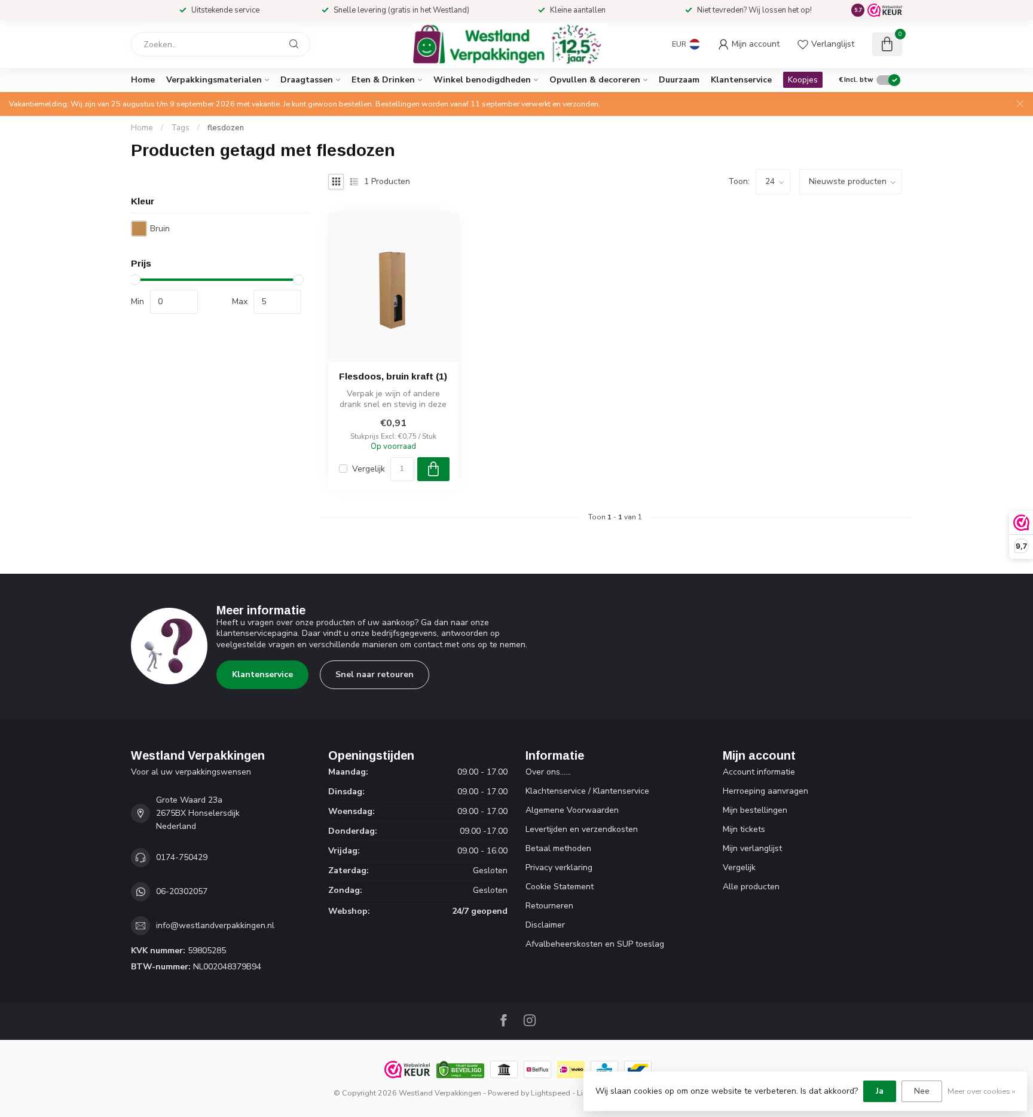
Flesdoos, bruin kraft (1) (393, 376)
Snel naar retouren (374, 674)
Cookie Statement (559, 886)
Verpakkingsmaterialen (214, 79)
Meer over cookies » (981, 1091)
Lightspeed (550, 1093)
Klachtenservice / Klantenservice (587, 791)
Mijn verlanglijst (752, 848)
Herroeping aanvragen (765, 791)
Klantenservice (741, 79)
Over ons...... (548, 772)
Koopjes (803, 79)
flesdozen (225, 128)
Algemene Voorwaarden (572, 810)
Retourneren (549, 905)
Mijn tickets (744, 829)
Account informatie (759, 772)
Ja (880, 1091)
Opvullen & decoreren (594, 79)
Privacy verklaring (558, 867)
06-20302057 (181, 891)
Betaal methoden (558, 848)
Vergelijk (368, 468)
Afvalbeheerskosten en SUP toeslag (594, 944)
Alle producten (751, 886)
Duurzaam (679, 79)
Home (143, 79)
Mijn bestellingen (755, 810)
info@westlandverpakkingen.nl (215, 925)
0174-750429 (181, 857)
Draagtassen (306, 79)
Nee (922, 1091)
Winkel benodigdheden (482, 79)
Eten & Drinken (383, 79)
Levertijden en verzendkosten (581, 829)
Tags (180, 128)
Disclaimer (545, 925)
